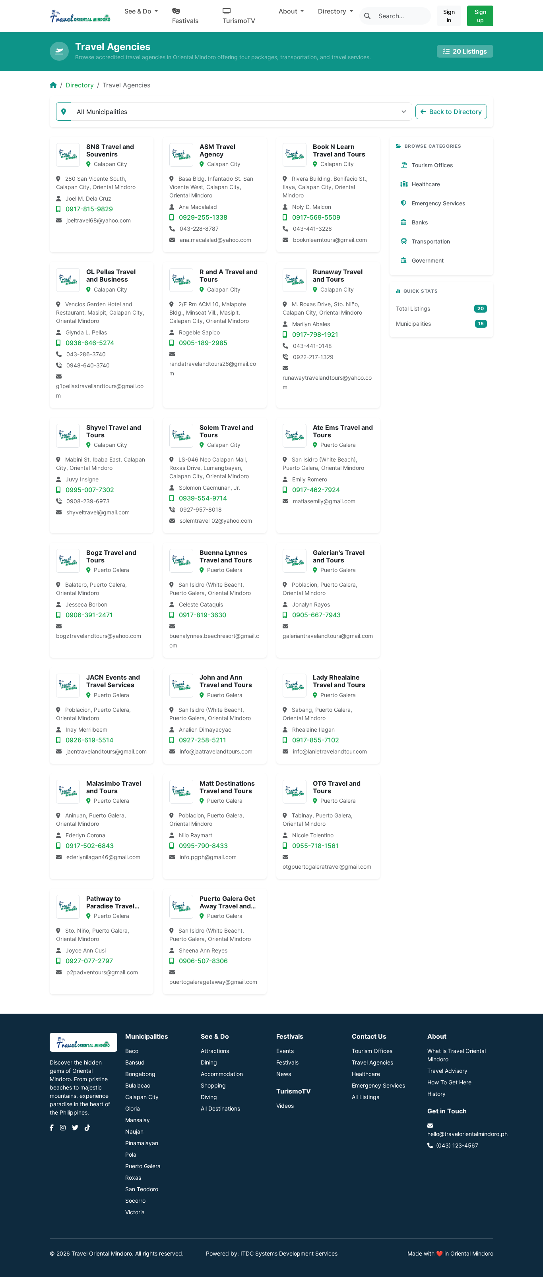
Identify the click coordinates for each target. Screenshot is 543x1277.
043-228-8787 (198, 228)
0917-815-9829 (88, 209)
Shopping (213, 1085)
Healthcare (366, 1073)
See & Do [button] (138, 11)
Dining (209, 1062)
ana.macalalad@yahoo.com (215, 239)
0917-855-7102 (315, 740)
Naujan (134, 1131)
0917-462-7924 (315, 490)
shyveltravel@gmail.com (98, 512)
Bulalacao (137, 1085)
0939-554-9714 (202, 498)
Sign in (449, 15)
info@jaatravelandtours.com (216, 751)
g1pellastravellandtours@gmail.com (100, 391)
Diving (209, 1096)
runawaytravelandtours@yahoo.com (327, 382)
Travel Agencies (372, 1062)
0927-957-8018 (200, 509)
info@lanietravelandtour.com (330, 751)
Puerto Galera (143, 1166)
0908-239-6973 (87, 501)
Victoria (135, 1212)
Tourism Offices (372, 1050)
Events (285, 1050)
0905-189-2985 (202, 343)
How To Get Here (449, 1082)
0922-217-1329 (312, 357)
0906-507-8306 (202, 961)
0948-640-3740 (87, 365)
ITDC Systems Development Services (288, 1253)
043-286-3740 (85, 354)
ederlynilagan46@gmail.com (103, 857)
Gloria (132, 1108)
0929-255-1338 (202, 217)
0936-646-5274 (89, 343)
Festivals (185, 21)
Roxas (133, 1177)
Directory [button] (333, 11)
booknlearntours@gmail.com (330, 239)
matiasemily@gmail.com (324, 501)
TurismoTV (239, 21)
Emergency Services (378, 1085)
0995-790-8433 (202, 846)
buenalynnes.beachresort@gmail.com (214, 640)
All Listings (365, 1096)
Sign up (480, 15)
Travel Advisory (447, 1070)
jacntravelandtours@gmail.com (106, 751)
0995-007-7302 (89, 490)
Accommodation (222, 1073)
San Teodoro (141, 1189)
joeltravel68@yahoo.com (98, 220)
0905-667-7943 (316, 615)
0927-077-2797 (88, 961)
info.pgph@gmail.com (208, 857)
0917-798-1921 (314, 334)
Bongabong (140, 1073)
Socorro (135, 1200)
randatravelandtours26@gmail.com (212, 368)
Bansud (135, 1062)
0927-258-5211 (201, 740)
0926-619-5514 (88, 740)
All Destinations (220, 1108)
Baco (131, 1050)
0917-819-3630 (201, 615)
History (436, 1093)
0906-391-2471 (88, 615)
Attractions (215, 1050)
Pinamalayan (141, 1143)
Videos (285, 1105)
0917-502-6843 (89, 846)
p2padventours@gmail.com (102, 972)
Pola (130, 1154)
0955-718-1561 (315, 846)
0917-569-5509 (315, 217)
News (283, 1073)
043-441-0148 (311, 345)
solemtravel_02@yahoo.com (216, 520)
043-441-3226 (311, 228)
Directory (80, 85)
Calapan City (142, 1096)
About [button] (289, 11)
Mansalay (137, 1120)
